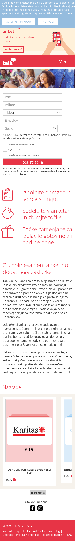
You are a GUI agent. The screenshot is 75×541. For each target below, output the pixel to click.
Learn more (65, 13)
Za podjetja (38, 492)
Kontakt (7, 531)
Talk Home (9, 61)
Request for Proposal (39, 531)
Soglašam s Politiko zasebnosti (21, 149)
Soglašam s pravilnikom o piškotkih (23, 155)
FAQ (69, 534)
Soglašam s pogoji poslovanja (21, 144)
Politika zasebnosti (27, 534)
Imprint (19, 531)
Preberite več (13, 49)
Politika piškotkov (30, 138)
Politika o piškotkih (53, 534)
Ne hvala (48, 21)
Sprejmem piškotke (18, 21)
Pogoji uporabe (51, 135)
